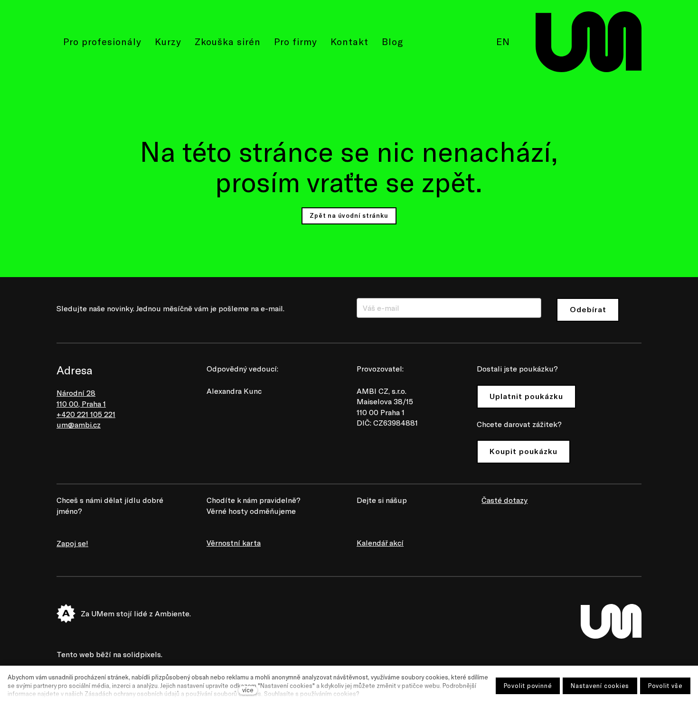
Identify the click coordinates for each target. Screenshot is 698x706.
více (248, 690)
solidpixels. (142, 654)
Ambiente (172, 613)
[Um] (588, 41)
